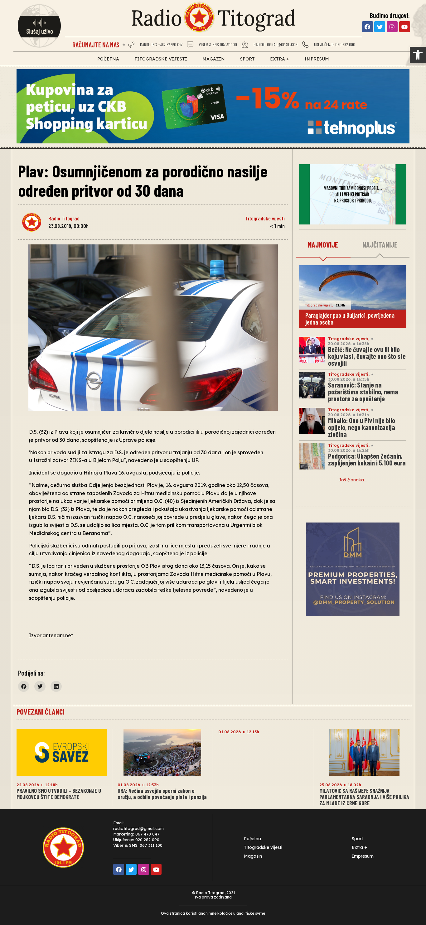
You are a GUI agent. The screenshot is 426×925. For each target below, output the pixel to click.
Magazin (213, 59)
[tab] (323, 245)
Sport (247, 59)
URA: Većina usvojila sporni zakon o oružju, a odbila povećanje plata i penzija (162, 793)
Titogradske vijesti (160, 59)
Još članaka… (353, 480)
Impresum (316, 59)
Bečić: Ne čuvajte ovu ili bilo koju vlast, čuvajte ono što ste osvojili (367, 356)
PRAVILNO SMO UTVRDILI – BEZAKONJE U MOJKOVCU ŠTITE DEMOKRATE (59, 793)
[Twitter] (379, 26)
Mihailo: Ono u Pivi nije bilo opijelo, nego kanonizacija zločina (361, 427)
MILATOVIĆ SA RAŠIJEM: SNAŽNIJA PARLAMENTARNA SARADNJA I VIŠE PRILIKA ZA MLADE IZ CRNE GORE (364, 797)
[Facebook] (367, 26)
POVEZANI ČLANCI (40, 711)
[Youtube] (404, 26)
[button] (418, 55)
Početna (108, 59)
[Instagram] (392, 26)
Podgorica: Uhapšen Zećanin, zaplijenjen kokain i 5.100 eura (367, 459)
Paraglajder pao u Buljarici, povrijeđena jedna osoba (350, 318)
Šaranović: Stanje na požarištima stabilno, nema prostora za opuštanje (363, 391)
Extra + (279, 59)
